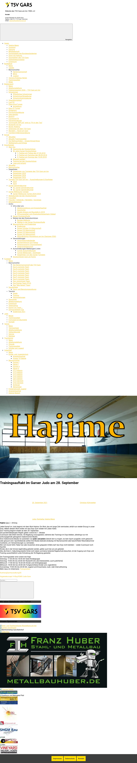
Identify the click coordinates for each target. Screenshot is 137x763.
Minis (15, 74)
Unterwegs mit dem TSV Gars (20, 129)
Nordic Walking (14, 127)
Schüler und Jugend (16, 348)
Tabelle (11, 68)
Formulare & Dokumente (18, 320)
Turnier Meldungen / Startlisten (29, 253)
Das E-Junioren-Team (21, 275)
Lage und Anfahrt (19, 163)
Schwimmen (13, 92)
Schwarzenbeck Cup (16, 310)
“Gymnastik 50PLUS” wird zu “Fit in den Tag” (25, 123)
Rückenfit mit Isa (15, 125)
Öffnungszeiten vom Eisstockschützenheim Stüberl (36, 214)
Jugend (16, 76)
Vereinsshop (13, 306)
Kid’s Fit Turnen (14, 108)
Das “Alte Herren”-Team (21, 285)
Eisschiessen (9, 145)
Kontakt (11, 322)
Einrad (6, 135)
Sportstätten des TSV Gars (19, 58)
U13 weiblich (17, 373)
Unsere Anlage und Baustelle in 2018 (31, 212)
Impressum (57, 759)
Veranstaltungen (19, 297)
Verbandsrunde (14, 332)
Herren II (16, 369)
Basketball (8, 64)
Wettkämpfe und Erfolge (18, 143)
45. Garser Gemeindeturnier (23, 188)
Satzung (12, 49)
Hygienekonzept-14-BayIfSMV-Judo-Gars (15, 576)
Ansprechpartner (19, 356)
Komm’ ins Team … (16, 308)
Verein (6, 43)
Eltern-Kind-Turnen (15, 104)
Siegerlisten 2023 (19, 178)
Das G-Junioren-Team (21, 279)
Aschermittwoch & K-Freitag (27, 243)
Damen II (16, 367)
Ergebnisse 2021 (19, 312)
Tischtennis (8, 338)
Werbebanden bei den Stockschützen (22, 196)
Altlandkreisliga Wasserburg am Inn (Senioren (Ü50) (36, 236)
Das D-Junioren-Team (21, 273)
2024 (15, 182)
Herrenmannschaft (20, 72)
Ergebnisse (21, 226)
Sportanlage (13, 287)
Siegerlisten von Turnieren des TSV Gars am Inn (31, 171)
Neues (11, 316)
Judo (6, 314)
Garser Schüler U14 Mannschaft (29, 228)
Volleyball (8, 350)
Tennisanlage (14, 328)
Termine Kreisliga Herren (18, 78)
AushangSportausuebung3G (10, 573)
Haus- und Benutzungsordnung (24, 289)
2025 (15, 184)
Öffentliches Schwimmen (22, 94)
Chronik (11, 344)
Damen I (16, 362)
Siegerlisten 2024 (19, 175)
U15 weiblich (17, 375)
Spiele (15, 293)
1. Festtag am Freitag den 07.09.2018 (31, 153)
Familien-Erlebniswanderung (19, 133)
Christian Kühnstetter (88, 503)
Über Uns (12, 147)
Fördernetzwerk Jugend (17, 389)
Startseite (40, 519)
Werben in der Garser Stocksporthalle (31, 222)
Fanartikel (12, 198)
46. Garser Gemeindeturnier (23, 190)
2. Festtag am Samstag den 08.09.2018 (32, 155)
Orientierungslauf (15, 100)
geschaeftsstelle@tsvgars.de (17, 21)
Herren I (16, 365)
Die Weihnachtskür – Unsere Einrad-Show (24, 141)
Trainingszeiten (14, 80)
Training (16, 295)
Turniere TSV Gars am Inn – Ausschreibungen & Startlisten (31, 180)
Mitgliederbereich (15, 202)
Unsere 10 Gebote (19, 358)
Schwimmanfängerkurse (22, 96)
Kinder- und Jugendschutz (18, 354)
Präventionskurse (15, 121)
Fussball (7, 259)
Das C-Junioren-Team (21, 271)
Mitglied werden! (19, 159)
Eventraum (13, 62)
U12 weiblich (17, 371)
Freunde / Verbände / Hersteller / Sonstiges (25, 200)
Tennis (6, 324)
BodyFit (11, 117)
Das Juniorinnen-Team (21, 281)
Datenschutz (70, 759)
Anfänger (16, 385)
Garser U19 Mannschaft (26, 232)
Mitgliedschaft (14, 51)
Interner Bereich (14, 393)
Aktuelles (12, 137)
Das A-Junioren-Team (21, 267)
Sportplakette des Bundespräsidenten (23, 54)
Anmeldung (17, 106)
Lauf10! (11, 102)
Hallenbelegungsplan (17, 60)
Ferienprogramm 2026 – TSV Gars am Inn (24, 90)
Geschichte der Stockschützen (24, 149)
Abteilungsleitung (15, 88)
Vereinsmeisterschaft (25, 247)
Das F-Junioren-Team (21, 277)
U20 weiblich (17, 379)
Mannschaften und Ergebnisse (24, 224)
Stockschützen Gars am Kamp (24, 257)
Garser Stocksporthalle (21, 216)
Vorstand (12, 47)
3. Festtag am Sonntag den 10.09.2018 (32, 157)
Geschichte (21, 210)
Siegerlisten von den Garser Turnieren (31, 255)
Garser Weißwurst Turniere (18, 192)
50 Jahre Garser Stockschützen (24, 151)
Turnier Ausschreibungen (26, 251)
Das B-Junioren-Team (21, 269)
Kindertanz (13, 110)
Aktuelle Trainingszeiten (18, 139)
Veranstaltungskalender (26, 241)
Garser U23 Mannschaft (26, 234)
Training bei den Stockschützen (24, 161)
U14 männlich (18, 381)
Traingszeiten (25, 569)
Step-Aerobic (13, 115)
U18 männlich (18, 383)
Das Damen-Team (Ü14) (22, 283)
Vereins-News (14, 45)
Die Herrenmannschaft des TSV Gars (27, 265)
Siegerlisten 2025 (19, 173)
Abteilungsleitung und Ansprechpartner (31, 208)
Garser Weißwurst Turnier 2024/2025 (27, 194)
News (11, 66)
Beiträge (12, 336)
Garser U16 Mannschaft (26, 230)
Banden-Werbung (23, 220)
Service (11, 334)
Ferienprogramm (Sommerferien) (29, 245)
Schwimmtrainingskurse (22, 98)
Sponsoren (13, 299)
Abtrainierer (17, 387)
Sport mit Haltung (15, 56)
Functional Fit (14, 119)
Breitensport (8, 84)
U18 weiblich (17, 377)
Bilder (11, 82)
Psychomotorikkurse (16, 112)
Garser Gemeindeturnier (17, 186)
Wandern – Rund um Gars (18, 131)
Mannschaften (14, 167)
